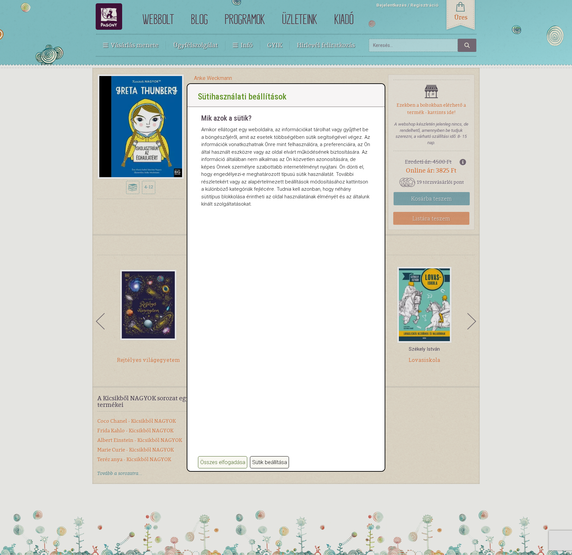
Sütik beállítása (269, 462)
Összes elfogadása (222, 462)
